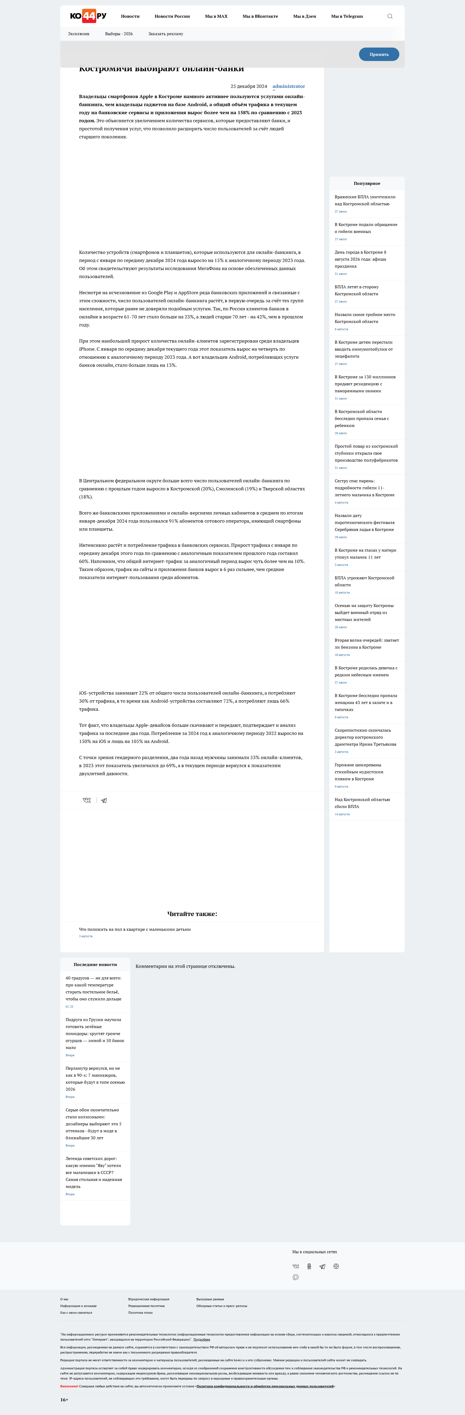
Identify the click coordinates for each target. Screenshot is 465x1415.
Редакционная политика (146, 1306)
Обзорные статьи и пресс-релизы (221, 1306)
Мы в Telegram (347, 16)
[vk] (87, 800)
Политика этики (140, 1312)
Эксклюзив (79, 33)
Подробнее (201, 1339)
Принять (379, 54)
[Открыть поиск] (390, 16)
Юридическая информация (148, 1299)
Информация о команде (78, 1306)
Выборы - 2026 (119, 33)
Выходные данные (210, 1299)
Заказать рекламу (166, 33)
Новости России (172, 16)
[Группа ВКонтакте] (295, 1266)
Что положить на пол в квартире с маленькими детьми (135, 932)
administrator (289, 86)
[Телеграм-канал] (322, 1266)
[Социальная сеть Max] (295, 1277)
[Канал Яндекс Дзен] (336, 1266)
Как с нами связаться (76, 1312)
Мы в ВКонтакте (260, 16)
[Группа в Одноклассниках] (309, 1266)
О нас (64, 1299)
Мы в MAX (216, 16)
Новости (130, 16)
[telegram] (105, 800)
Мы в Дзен (304, 16)
